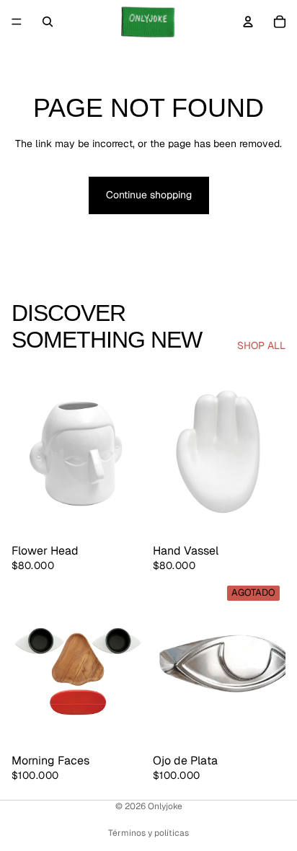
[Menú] (16, 21)
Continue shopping (149, 194)
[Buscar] (47, 22)
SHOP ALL (261, 345)
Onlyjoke (165, 806)
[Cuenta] (248, 22)
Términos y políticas (148, 833)
